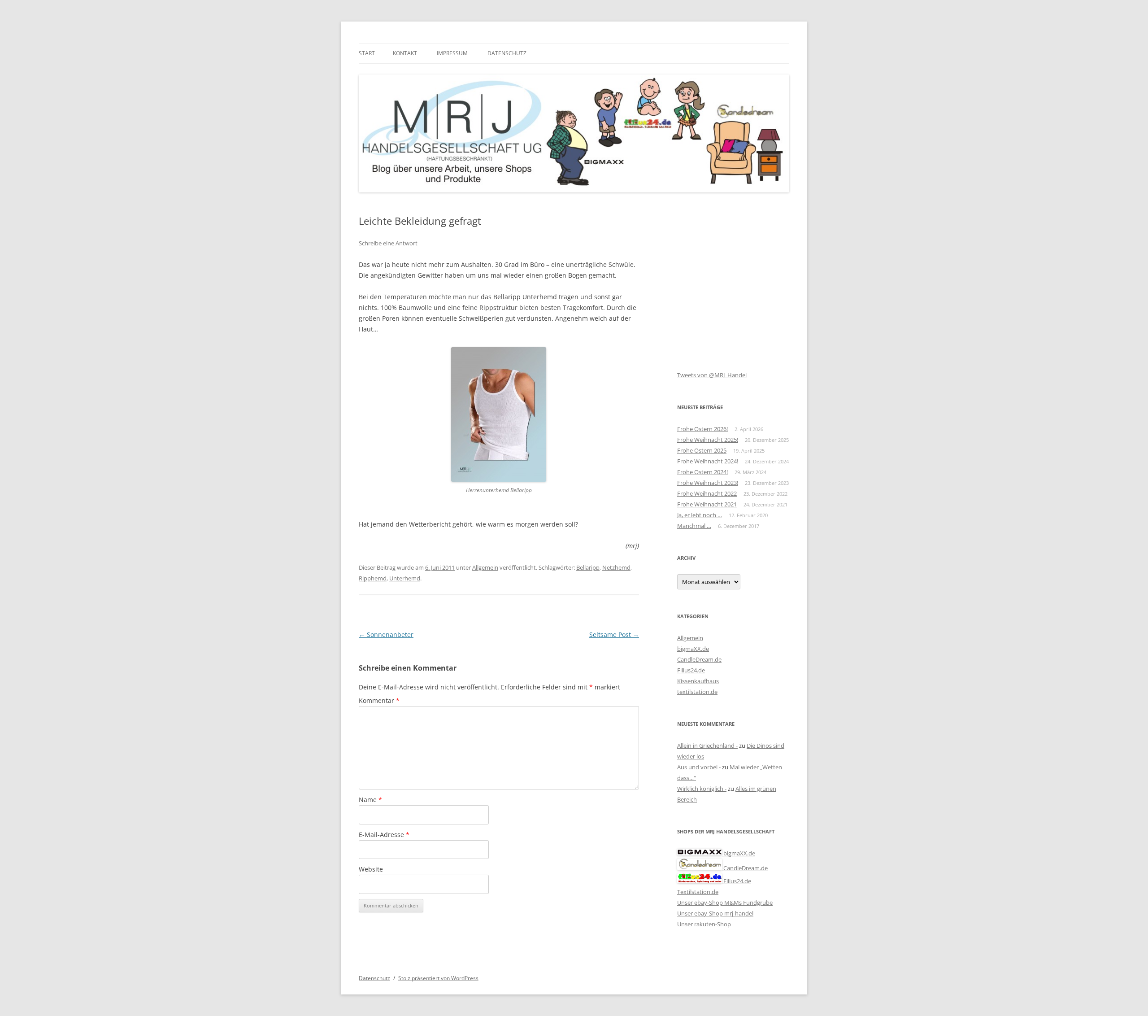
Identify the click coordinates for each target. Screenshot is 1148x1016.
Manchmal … (694, 526)
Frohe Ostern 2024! (702, 472)
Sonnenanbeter (386, 634)
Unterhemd (404, 578)
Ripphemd (373, 578)
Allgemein (485, 567)
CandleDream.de (699, 659)
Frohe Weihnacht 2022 (707, 493)
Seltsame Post (614, 634)
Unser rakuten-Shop (704, 924)
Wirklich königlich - (701, 789)
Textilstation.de (697, 892)
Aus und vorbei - (699, 767)
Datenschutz (506, 53)
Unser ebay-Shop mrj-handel (715, 913)
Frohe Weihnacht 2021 (707, 504)
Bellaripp (588, 567)
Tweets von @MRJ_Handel (712, 375)
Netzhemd (616, 567)
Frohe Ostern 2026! (702, 429)
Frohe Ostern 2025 (701, 450)
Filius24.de (691, 670)
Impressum (452, 53)
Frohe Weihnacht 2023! (707, 483)
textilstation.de (697, 692)
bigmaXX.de (693, 649)
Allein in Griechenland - (707, 745)
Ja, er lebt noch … (699, 515)
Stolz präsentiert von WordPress (438, 978)
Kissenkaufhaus (698, 681)
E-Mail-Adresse (384, 834)
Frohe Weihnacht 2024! (707, 461)
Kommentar (379, 700)
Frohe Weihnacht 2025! (707, 440)
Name (370, 799)
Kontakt (405, 53)
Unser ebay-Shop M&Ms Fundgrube (725, 902)
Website (371, 869)
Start (367, 53)
